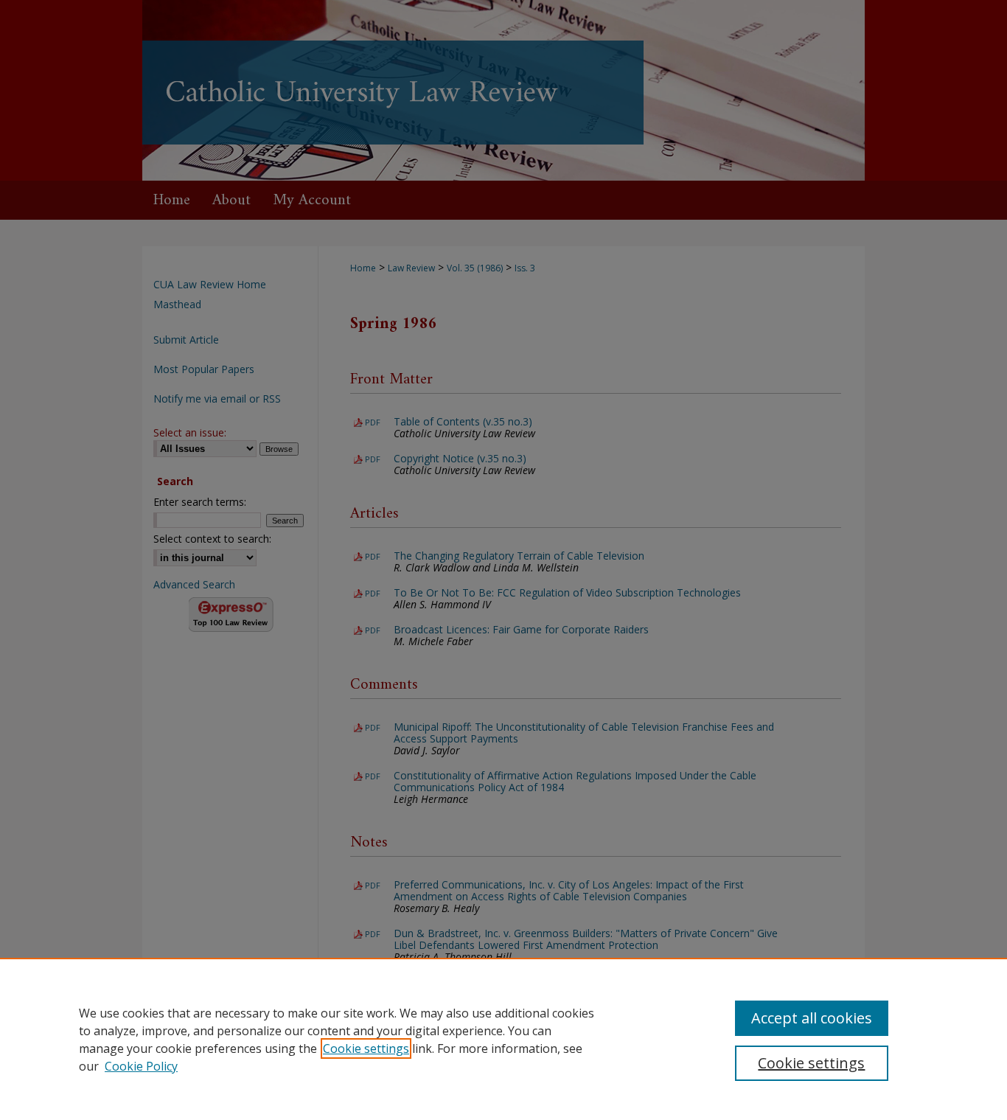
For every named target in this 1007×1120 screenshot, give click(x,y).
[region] (503, 1039)
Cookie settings (366, 1048)
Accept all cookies (811, 1018)
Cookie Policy (141, 1066)
